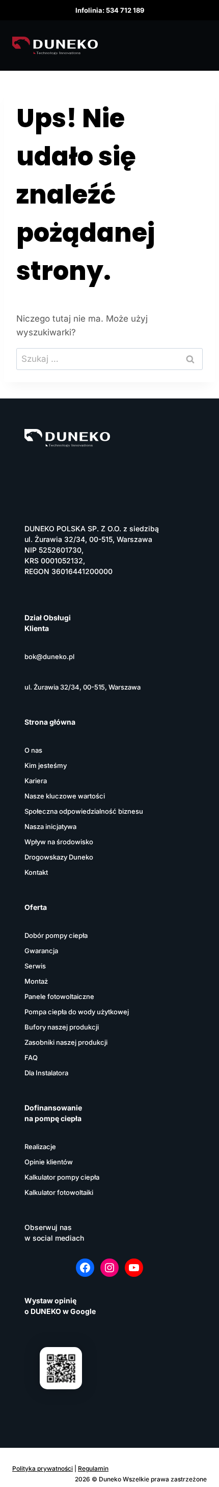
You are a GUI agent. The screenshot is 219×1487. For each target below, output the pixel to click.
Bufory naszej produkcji (61, 1027)
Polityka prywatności (42, 1468)
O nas (33, 750)
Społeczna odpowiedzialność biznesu (83, 811)
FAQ (31, 1057)
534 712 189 (125, 10)
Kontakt (36, 872)
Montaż (36, 981)
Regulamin (93, 1468)
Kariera (35, 781)
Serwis (35, 966)
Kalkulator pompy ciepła (61, 1177)
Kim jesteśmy (45, 765)
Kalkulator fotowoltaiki (58, 1192)
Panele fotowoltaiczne (59, 996)
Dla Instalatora (46, 1073)
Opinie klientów (48, 1162)
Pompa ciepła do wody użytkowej (76, 1012)
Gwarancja (41, 951)
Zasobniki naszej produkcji (65, 1042)
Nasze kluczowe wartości (64, 796)
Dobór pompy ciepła (56, 935)
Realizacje (40, 1146)
